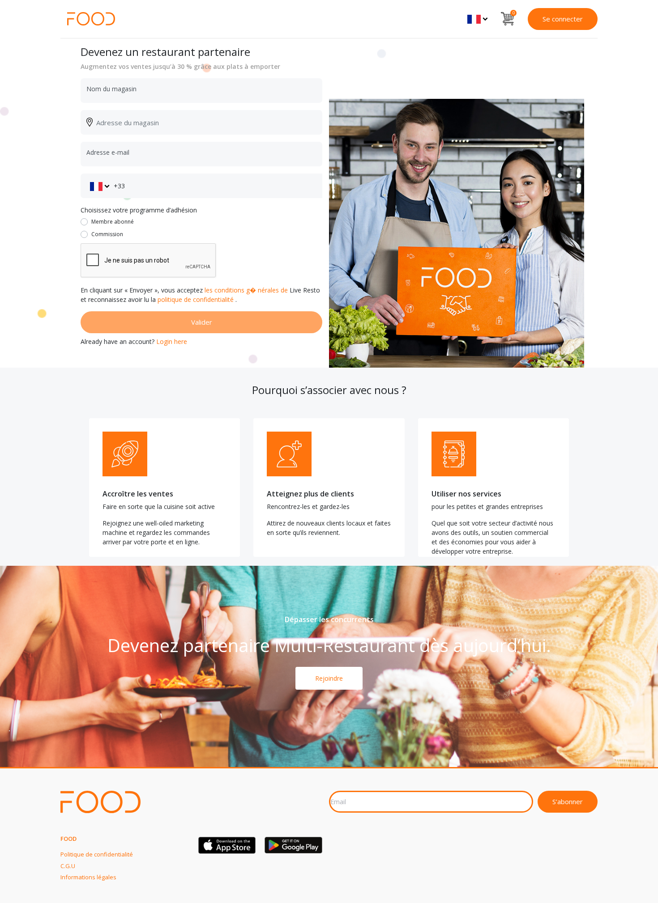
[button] (477, 18)
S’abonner (567, 801)
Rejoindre (329, 678)
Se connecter (563, 18)
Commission (107, 234)
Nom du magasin (111, 89)
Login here (171, 341)
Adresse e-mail (107, 152)
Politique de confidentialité (96, 854)
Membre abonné (112, 221)
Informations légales (88, 877)
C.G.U (67, 866)
